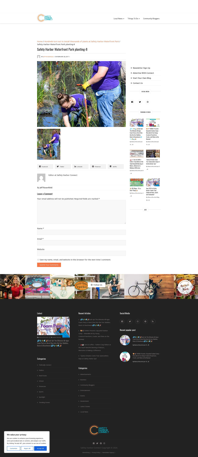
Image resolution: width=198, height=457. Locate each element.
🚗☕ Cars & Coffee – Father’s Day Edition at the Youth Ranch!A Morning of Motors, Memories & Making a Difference (136, 164)
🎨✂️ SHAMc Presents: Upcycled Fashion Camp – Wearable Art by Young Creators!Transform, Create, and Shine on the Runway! (152, 134)
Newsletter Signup (108, 452)
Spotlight (42, 397)
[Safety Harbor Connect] (99, 427)
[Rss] (153, 321)
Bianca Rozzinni (44, 337)
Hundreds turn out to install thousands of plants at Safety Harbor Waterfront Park (81, 41)
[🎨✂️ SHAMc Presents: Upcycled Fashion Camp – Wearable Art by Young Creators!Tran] (153, 123)
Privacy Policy (96, 452)
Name (40, 228)
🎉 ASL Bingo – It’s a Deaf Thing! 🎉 (135, 189)
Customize (13, 448)
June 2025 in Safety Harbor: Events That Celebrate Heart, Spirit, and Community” (152, 191)
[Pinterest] (145, 321)
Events (82, 396)
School (41, 381)
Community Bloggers (151, 18)
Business (83, 380)
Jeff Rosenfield (48, 56)
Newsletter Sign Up (141, 68)
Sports (41, 392)
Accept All (40, 448)
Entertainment (85, 390)
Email (40, 239)
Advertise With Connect (143, 73)
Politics (41, 370)
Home (39, 41)
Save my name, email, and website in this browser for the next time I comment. (75, 259)
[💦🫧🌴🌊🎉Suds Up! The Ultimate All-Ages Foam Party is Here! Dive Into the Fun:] (136, 123)
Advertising (86, 452)
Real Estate (43, 376)
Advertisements (85, 374)
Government (84, 401)
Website (40, 249)
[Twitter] (140, 102)
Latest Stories (56, 337)
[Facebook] (132, 102)
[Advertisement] (99, 6)
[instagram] (147, 102)
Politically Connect (45, 365)
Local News (118, 18)
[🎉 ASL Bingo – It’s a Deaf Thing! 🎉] (136, 182)
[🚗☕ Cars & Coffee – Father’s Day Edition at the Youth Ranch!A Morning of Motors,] (136, 154)
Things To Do (133, 18)
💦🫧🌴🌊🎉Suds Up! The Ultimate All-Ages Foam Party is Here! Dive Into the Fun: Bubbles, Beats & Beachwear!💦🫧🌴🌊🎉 (136, 134)
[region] (27, 442)
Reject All (27, 448)
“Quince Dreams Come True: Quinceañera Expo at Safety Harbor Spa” (153, 162)
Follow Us (98, 285)
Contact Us (138, 83)
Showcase (42, 386)
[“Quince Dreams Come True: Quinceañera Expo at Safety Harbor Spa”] (153, 154)
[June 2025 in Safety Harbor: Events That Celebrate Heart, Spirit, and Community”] (153, 182)
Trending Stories (44, 402)
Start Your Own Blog (142, 78)
